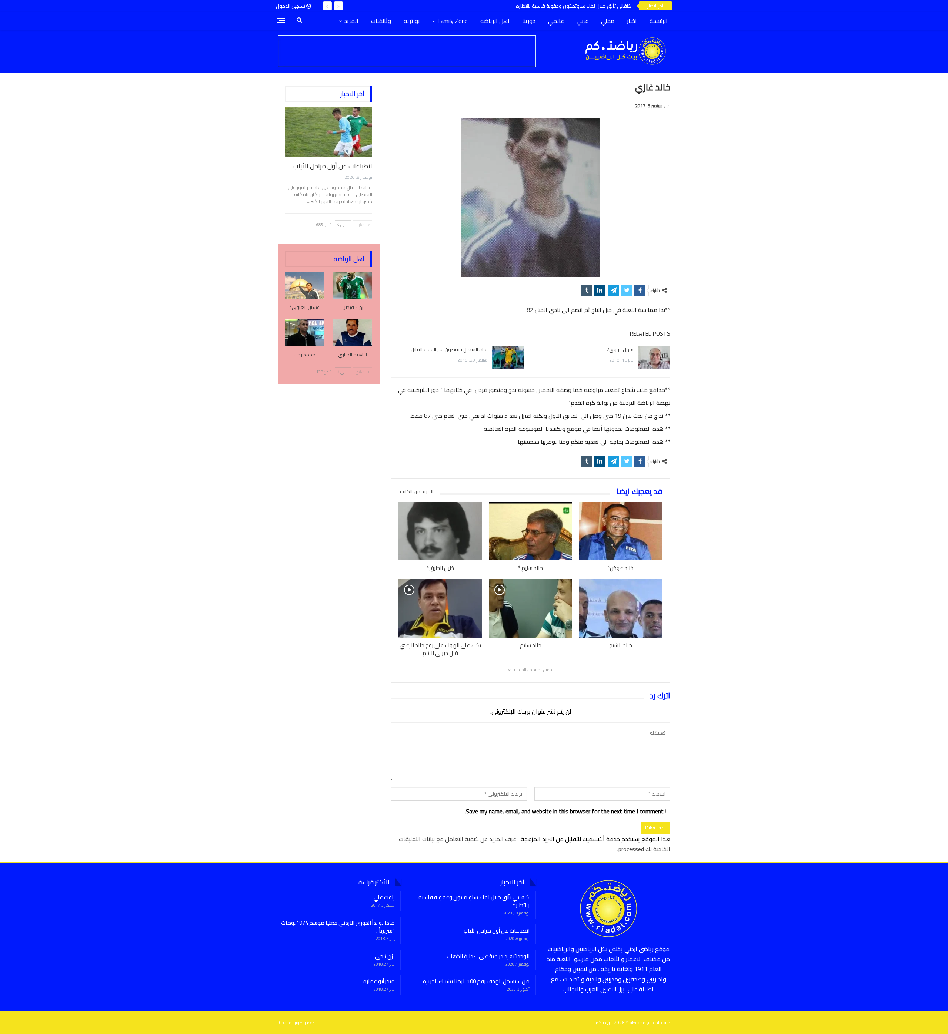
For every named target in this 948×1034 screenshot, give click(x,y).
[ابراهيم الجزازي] (353, 332)
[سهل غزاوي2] (654, 358)
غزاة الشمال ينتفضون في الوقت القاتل (449, 349)
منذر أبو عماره (379, 981)
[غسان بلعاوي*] (304, 285)
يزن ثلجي (385, 956)
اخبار (632, 20)
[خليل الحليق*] (440, 531)
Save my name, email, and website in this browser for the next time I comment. (564, 811)
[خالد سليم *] (531, 531)
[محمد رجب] (304, 332)
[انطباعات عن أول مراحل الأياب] (328, 132)
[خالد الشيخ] (620, 608)
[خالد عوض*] (620, 531)
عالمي (556, 20)
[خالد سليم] (531, 608)
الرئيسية (659, 20)
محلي (607, 20)
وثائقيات (381, 20)
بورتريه (412, 20)
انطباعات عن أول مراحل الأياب (332, 166)
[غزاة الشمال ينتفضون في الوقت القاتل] (508, 358)
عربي (582, 20)
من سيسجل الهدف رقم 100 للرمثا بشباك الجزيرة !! (475, 981)
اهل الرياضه (495, 20)
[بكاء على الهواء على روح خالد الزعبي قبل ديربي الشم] (440, 608)
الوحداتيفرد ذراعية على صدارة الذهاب (488, 956)
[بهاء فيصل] (353, 285)
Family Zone (452, 20)
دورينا (528, 20)
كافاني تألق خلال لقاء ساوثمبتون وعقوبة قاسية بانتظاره (573, 5)
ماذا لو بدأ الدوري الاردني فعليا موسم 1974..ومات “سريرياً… (338, 926)
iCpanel (285, 1022)
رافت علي (384, 897)
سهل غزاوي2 (620, 349)
